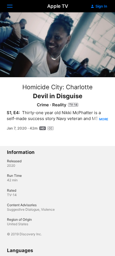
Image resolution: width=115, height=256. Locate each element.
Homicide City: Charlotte (57, 87)
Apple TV (57, 6)
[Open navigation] (13, 6)
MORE (103, 119)
